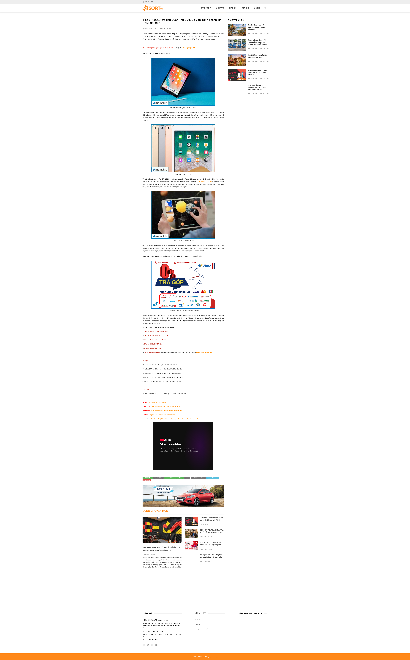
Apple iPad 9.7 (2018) (204, 181)
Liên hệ (257, 8)
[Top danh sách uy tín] (153, 8)
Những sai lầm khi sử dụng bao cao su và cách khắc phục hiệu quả (211, 557)
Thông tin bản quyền (202, 629)
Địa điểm (232, 8)
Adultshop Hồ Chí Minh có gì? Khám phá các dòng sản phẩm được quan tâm (210, 544)
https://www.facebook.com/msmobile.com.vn (166, 406)
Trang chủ (206, 8)
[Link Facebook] (143, 2)
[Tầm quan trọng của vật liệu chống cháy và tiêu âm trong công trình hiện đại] (162, 530)
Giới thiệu (198, 620)
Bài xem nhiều (236, 20)
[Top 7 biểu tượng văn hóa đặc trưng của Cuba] (237, 60)
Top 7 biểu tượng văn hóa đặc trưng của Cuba (257, 56)
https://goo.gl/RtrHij (189, 48)
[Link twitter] (146, 2)
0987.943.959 (153, 640)
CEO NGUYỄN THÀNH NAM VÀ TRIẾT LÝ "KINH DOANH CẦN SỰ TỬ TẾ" (211, 532)
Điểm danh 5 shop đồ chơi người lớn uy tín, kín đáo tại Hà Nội (257, 72)
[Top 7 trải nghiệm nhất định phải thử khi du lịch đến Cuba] (237, 30)
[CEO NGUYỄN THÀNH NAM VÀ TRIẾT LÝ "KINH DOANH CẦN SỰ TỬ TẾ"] (191, 533)
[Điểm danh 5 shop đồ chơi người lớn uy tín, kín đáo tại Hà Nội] (191, 521)
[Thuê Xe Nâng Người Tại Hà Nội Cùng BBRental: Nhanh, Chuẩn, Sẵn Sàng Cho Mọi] (237, 45)
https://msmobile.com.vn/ (157, 402)
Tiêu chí (245, 8)
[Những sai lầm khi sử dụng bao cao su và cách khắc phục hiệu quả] (237, 89)
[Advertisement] (183, 584)
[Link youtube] (152, 2)
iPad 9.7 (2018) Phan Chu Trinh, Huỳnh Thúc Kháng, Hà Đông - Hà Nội (175, 419)
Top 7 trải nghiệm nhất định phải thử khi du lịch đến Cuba (257, 27)
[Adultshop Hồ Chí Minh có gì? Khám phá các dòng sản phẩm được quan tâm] (191, 545)
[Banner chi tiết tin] (183, 496)
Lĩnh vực (220, 8)
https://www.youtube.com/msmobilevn (162, 415)
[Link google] (149, 2)
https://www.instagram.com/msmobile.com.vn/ (166, 410)
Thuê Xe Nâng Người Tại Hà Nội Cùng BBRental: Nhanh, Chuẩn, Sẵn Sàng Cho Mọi (257, 42)
